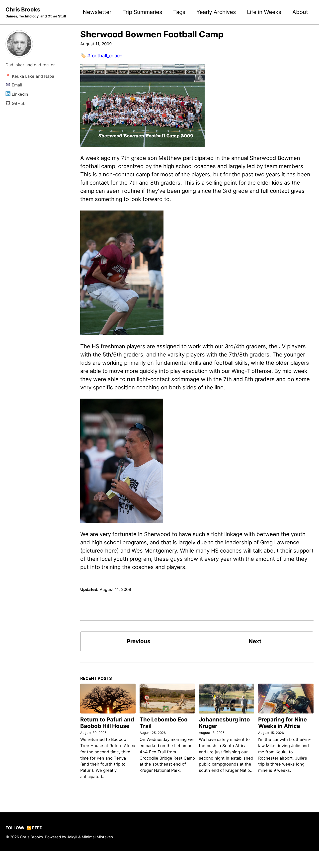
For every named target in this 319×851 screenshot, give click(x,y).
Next (255, 641)
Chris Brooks (35, 12)
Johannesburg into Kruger (224, 722)
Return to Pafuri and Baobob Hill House (107, 722)
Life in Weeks (264, 12)
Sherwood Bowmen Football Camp (152, 34)
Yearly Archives (216, 12)
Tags (179, 12)
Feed (37, 827)
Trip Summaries (142, 12)
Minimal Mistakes (97, 837)
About (300, 12)
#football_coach (104, 56)
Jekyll (72, 837)
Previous (138, 641)
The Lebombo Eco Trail (164, 722)
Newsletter (97, 12)
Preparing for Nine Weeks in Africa (282, 722)
